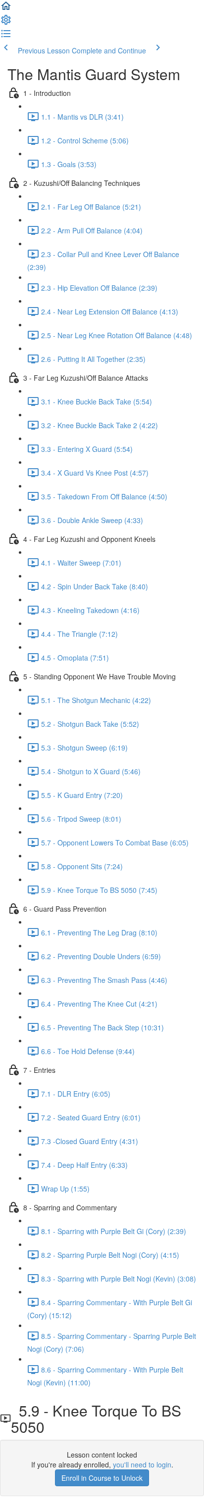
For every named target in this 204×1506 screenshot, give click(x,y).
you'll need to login (142, 1464)
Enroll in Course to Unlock (102, 1478)
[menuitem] (6, 23)
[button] (6, 9)
